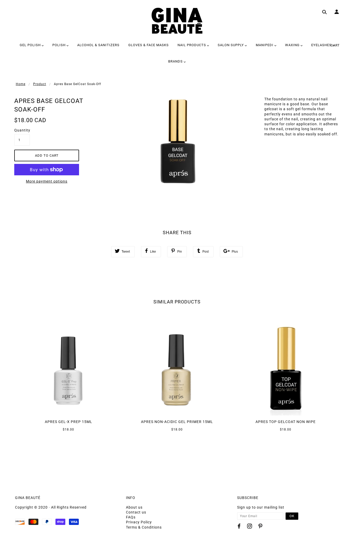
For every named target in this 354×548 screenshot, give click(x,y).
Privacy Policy (139, 522)
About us (134, 507)
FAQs (131, 517)
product (39, 84)
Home (20, 84)
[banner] (177, 21)
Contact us (136, 512)
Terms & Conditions (144, 527)
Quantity (22, 130)
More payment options (46, 181)
